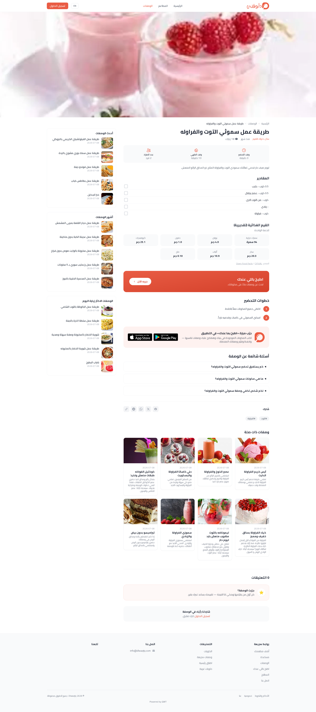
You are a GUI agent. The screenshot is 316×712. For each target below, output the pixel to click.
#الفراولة (251, 418)
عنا (240, 695)
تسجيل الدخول (57, 5)
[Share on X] (148, 409)
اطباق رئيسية (205, 663)
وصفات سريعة (204, 657)
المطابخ (265, 674)
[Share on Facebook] (156, 409)
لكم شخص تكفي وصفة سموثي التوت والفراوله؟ (233, 391)
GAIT (164, 702)
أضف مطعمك (261, 651)
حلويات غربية (206, 668)
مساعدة (264, 657)
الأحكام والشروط (262, 695)
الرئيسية (178, 6)
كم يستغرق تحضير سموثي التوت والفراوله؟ (237, 366)
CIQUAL (258, 263)
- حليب (255, 186)
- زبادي (264, 206)
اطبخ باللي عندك (261, 668)
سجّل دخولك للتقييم (261, 138)
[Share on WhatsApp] (141, 409)
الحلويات (208, 651)
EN (75, 6)
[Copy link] (126, 409)
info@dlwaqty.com (140, 651)
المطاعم (163, 6)
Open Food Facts (244, 263)
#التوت (264, 418)
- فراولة (259, 213)
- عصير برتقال (252, 193)
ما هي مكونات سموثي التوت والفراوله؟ (239, 379)
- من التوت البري (254, 199)
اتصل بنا (265, 680)
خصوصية (248, 695)
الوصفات (148, 6)
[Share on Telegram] (134, 409)
